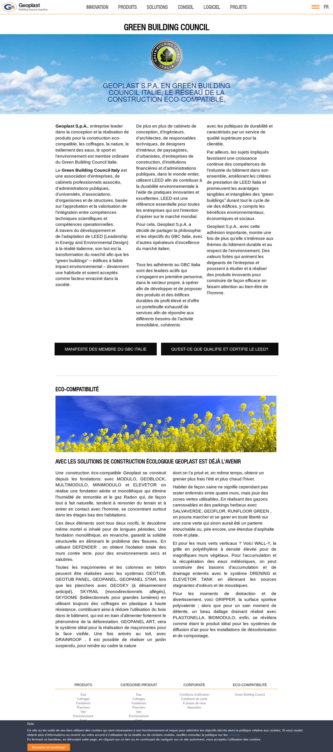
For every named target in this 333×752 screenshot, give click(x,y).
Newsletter (194, 707)
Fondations (83, 703)
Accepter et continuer (48, 747)
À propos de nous (194, 703)
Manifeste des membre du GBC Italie (106, 349)
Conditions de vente (194, 699)
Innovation (97, 7)
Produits (127, 7)
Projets (238, 7)
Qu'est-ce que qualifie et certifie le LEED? (219, 349)
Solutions (157, 7)
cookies (234, 735)
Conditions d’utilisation (194, 694)
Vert (83, 711)
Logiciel (212, 7)
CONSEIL (186, 7)
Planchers (83, 707)
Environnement (83, 716)
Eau (83, 694)
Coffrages (83, 699)
